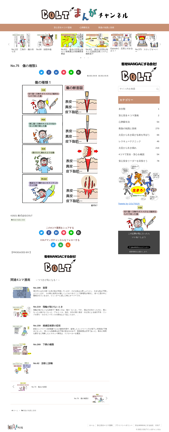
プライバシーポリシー (124, 425)
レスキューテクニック (139, 141)
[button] (157, 89)
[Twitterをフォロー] (53, 244)
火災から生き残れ (139, 148)
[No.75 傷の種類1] (56, 72)
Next (160, 44)
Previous (8, 44)
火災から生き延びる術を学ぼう (139, 135)
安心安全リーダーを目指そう (139, 161)
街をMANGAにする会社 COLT (147, 425)
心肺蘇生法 (139, 122)
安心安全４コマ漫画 (139, 115)
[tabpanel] (23, 44)
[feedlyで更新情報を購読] (60, 244)
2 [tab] (84, 58)
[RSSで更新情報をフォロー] (68, 244)
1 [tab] (81, 58)
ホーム (91, 425)
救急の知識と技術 (19, 220)
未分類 (139, 109)
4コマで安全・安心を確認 (139, 154)
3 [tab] (88, 58)
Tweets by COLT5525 (129, 203)
